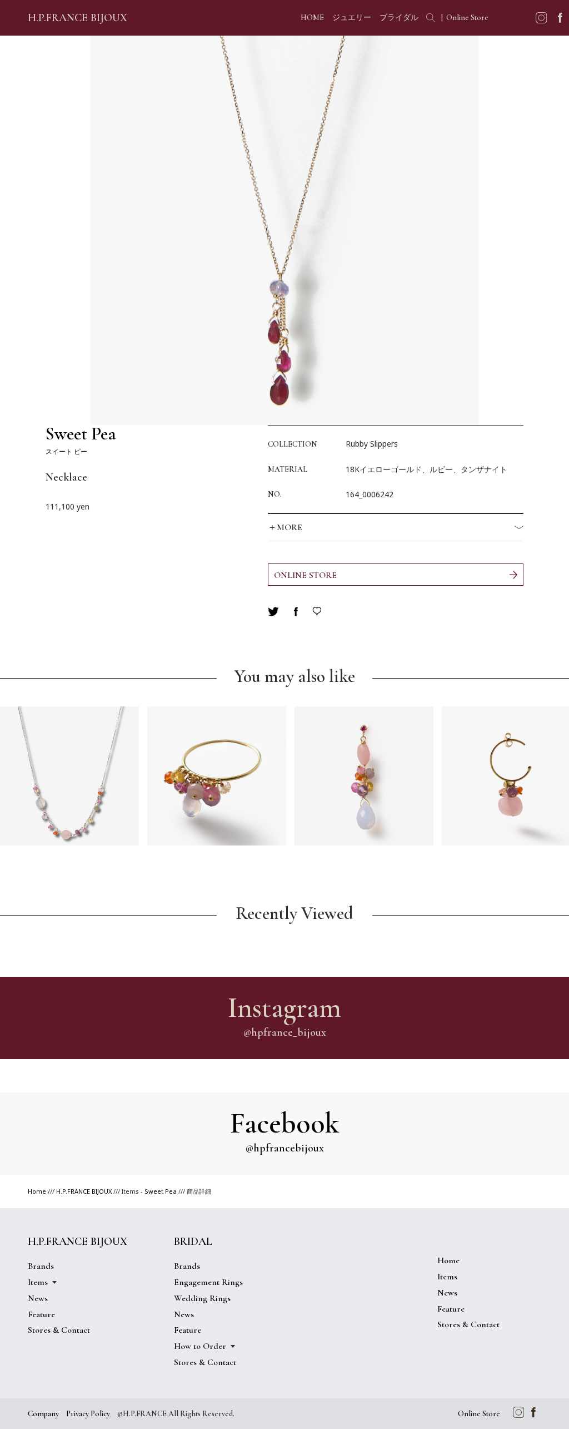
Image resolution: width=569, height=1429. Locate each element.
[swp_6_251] (216, 775)
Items (447, 1276)
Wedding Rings (202, 1298)
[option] (284, 230)
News (38, 1298)
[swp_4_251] (69, 775)
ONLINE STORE (305, 575)
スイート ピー (81, 440)
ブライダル (399, 17)
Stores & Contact (59, 1330)
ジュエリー (351, 17)
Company (43, 1413)
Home (37, 1191)
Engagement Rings (208, 1282)
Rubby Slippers (372, 443)
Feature (41, 1314)
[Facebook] (295, 611)
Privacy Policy (88, 1413)
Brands (41, 1266)
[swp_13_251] (364, 775)
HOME (312, 17)
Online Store (467, 17)
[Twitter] (273, 611)
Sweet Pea (160, 1191)
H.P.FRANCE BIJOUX (77, 17)
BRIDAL (193, 1241)
